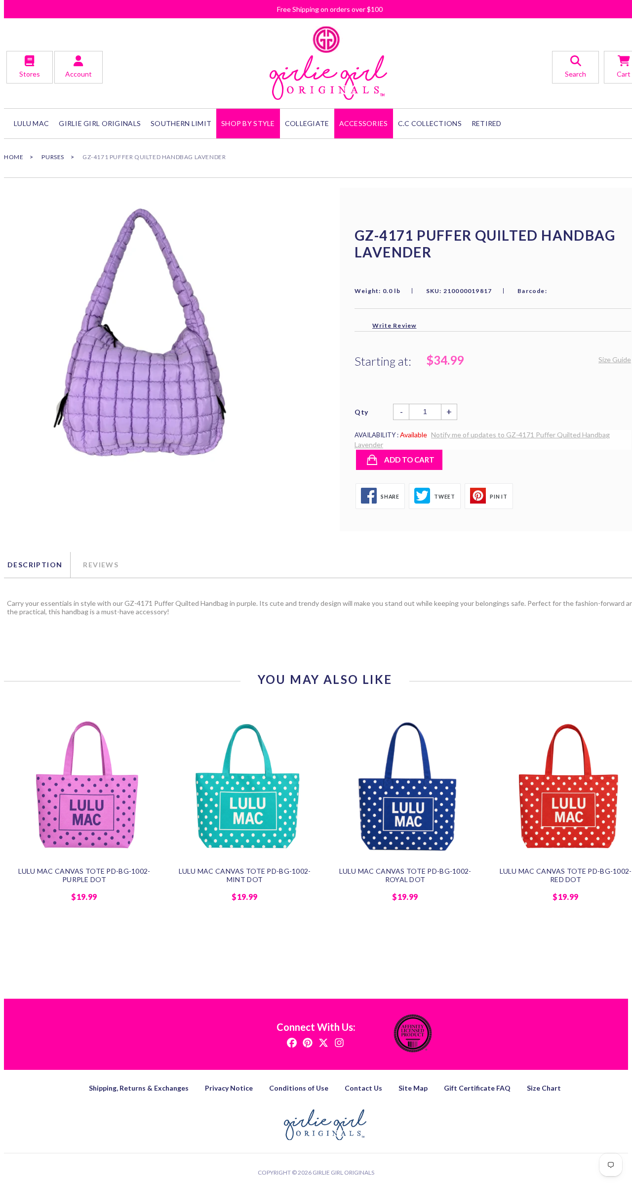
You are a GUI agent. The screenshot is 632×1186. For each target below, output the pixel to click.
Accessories (363, 123)
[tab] (37, 565)
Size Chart (544, 1088)
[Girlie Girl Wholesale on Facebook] (291, 1042)
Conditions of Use (298, 1088)
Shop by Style (248, 123)
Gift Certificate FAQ (477, 1088)
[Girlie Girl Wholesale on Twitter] (323, 1042)
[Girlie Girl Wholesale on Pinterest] (307, 1042)
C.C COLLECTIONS (430, 123)
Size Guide (614, 359)
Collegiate (307, 123)
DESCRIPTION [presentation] (34, 564)
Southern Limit (181, 123)
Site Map (413, 1088)
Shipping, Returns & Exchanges (139, 1088)
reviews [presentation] (100, 564)
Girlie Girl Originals (343, 1172)
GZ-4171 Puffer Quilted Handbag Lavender (154, 157)
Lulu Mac (31, 123)
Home (13, 157)
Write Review (394, 325)
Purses (52, 157)
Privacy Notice (229, 1088)
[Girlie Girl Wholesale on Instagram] (339, 1042)
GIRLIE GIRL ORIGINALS (100, 123)
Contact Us (363, 1088)
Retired (487, 123)
